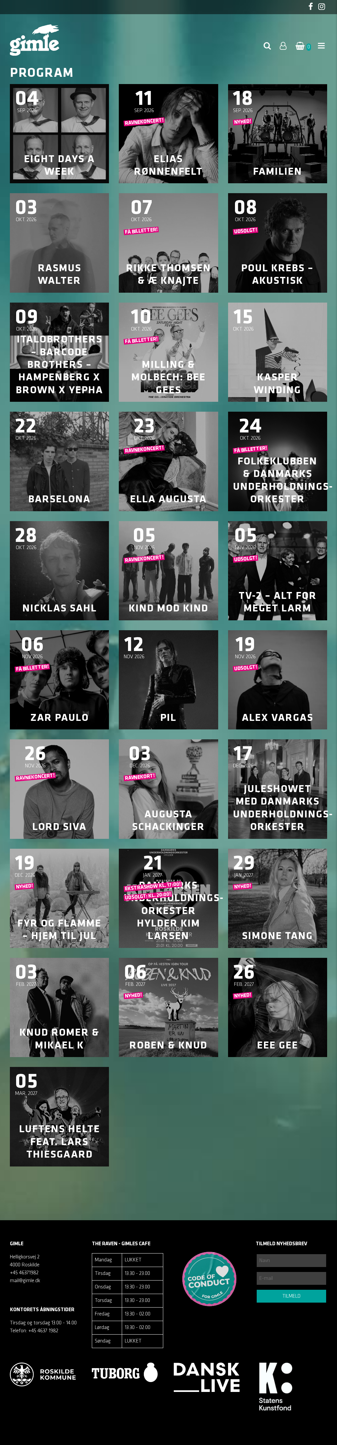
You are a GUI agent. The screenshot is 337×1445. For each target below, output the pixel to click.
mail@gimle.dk (25, 1280)
